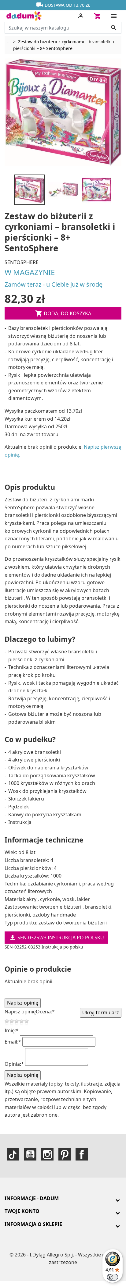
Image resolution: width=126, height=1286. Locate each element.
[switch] (112, 1277)
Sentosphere (22, 262)
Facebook (82, 1154)
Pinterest (64, 1154)
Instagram (47, 1154)
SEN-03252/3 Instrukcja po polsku (56, 937)
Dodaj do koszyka (63, 313)
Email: (13, 1041)
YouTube (30, 1154)
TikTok (13, 1154)
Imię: (12, 1030)
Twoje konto (22, 1211)
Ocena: (45, 1011)
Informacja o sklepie (33, 1224)
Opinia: (14, 1064)
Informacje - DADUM (32, 1198)
